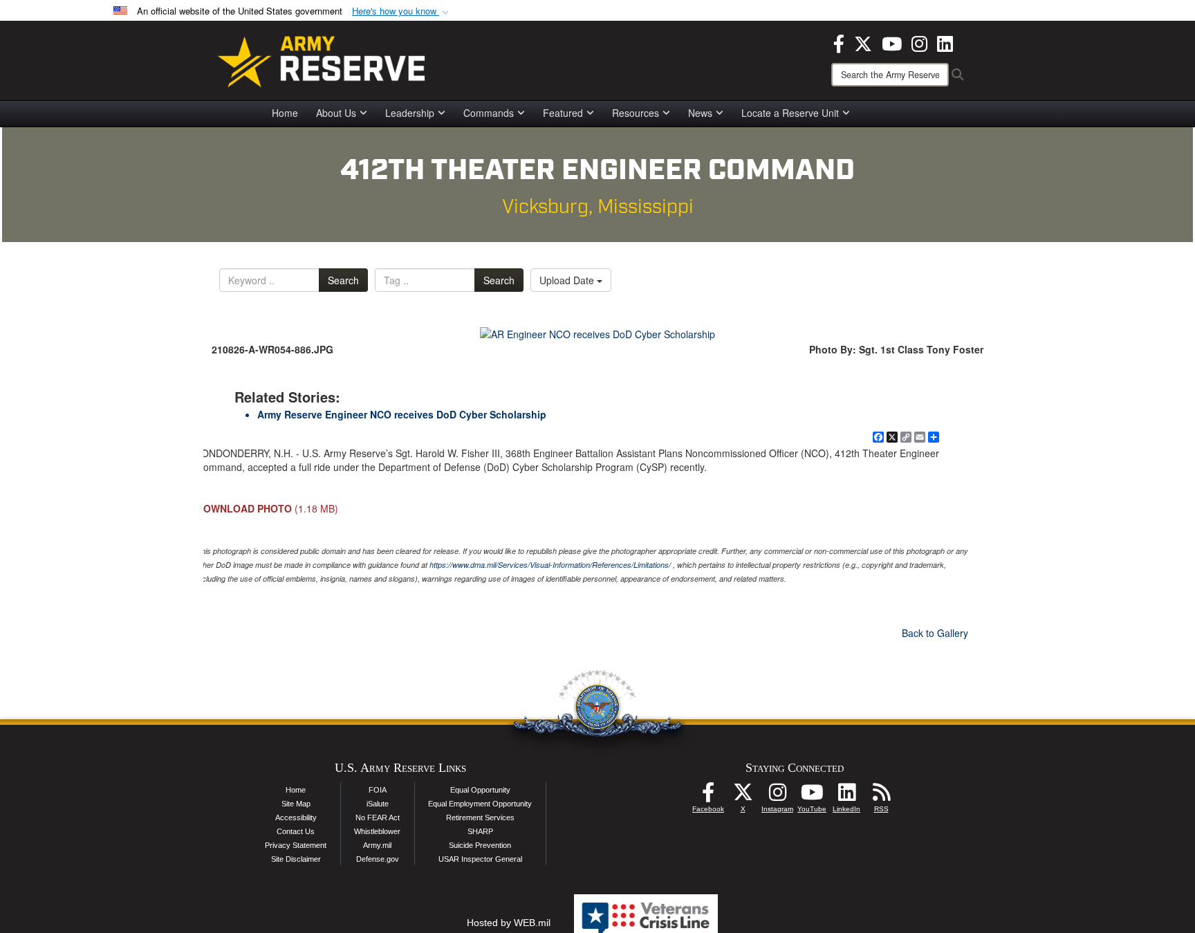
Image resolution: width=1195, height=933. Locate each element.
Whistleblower (377, 831)
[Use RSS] (881, 796)
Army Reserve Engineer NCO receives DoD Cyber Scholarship (401, 414)
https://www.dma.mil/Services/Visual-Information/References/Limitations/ (550, 565)
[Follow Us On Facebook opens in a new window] (708, 796)
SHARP (480, 831)
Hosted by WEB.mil (508, 922)
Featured (563, 113)
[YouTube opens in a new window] (892, 42)
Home (285, 113)
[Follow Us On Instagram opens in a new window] (777, 796)
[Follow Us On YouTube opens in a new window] (812, 796)
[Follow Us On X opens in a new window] (742, 796)
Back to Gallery (935, 633)
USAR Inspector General (480, 859)
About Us (336, 113)
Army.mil (377, 845)
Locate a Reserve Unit (790, 113)
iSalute (378, 804)
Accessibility (296, 817)
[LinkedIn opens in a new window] (945, 42)
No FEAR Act (377, 817)
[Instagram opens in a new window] (919, 42)
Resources (635, 113)
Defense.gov (377, 859)
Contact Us (296, 831)
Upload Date (568, 280)
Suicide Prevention (480, 845)
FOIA (378, 790)
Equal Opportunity (480, 790)
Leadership (409, 113)
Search (343, 280)
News (700, 113)
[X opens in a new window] (863, 42)
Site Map (296, 804)
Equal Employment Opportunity (480, 804)
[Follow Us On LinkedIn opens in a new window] (846, 796)
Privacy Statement (295, 845)
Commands (488, 113)
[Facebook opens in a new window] (838, 42)
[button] (402, 11)
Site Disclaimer (296, 859)
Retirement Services (480, 817)
